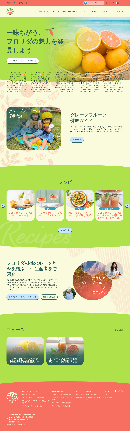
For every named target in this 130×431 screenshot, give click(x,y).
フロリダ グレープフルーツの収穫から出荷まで (35, 402)
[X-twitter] (113, 3)
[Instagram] (22, 85)
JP (120, 3)
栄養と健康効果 (69, 11)
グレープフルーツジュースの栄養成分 (62, 398)
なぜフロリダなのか (28, 394)
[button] (3, 205)
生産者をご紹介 (91, 394)
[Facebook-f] (115, 391)
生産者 (94, 11)
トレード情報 (118, 11)
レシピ (83, 11)
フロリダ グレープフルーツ (17, 3)
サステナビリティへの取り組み (32, 406)
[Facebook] (11, 85)
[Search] (85, 3)
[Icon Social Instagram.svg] (110, 3)
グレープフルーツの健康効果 (61, 403)
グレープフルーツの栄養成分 (61, 394)
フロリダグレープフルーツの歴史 (33, 397)
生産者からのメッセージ (93, 398)
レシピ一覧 (80, 394)
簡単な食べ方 (80, 398)
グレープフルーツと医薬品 (61, 406)
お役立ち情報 (107, 397)
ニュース (104, 11)
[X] (16, 85)
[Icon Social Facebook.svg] (106, 3)
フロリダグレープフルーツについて (43, 11)
